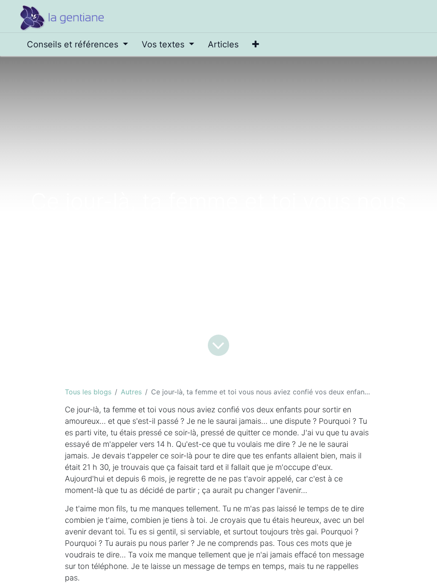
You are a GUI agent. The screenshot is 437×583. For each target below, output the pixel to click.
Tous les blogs (88, 392)
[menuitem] (77, 44)
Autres (131, 392)
